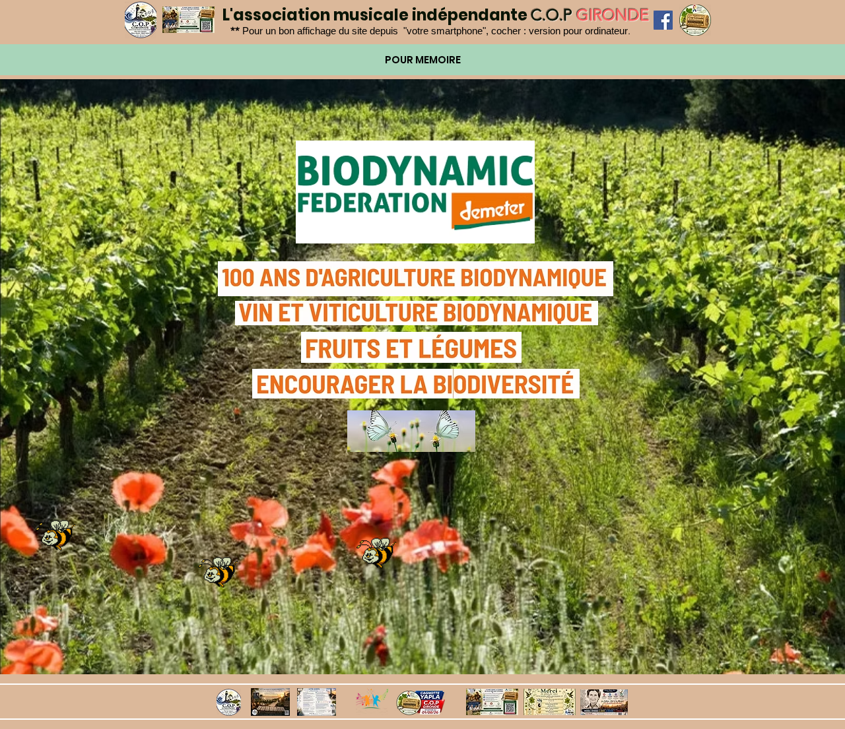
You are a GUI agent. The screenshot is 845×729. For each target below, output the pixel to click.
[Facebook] (663, 20)
